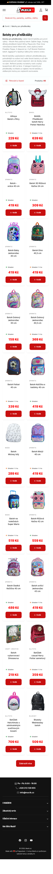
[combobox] (25, 17)
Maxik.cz (28, 848)
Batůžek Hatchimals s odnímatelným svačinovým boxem (13, 725)
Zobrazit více (25, 763)
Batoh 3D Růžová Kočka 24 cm (37, 184)
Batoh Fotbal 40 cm (14, 385)
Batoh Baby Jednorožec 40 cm (13, 253)
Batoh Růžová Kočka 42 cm (37, 520)
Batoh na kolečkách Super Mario (13, 521)
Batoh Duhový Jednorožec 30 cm (13, 320)
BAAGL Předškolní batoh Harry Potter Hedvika (37, 120)
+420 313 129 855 (27, 788)
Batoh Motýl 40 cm (37, 452)
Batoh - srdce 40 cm (14, 184)
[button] (4, 10)
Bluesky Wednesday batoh (37, 722)
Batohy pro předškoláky (21, 26)
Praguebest (21, 851)
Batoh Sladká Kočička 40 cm (14, 587)
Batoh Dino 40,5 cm (37, 251)
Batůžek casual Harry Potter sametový (37, 655)
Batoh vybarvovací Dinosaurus (13, 655)
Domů (7, 26)
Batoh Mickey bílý (13, 452)
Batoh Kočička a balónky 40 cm (37, 385)
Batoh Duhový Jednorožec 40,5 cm (37, 320)
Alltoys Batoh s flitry (13, 117)
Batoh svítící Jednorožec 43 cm (37, 588)
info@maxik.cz (27, 792)
